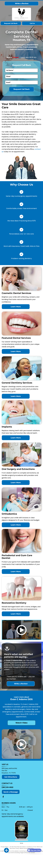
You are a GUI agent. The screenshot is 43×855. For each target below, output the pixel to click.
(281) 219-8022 (7, 787)
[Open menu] (38, 13)
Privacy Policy (4, 846)
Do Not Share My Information (18, 846)
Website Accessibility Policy (27, 848)
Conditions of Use (31, 846)
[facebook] (3, 797)
